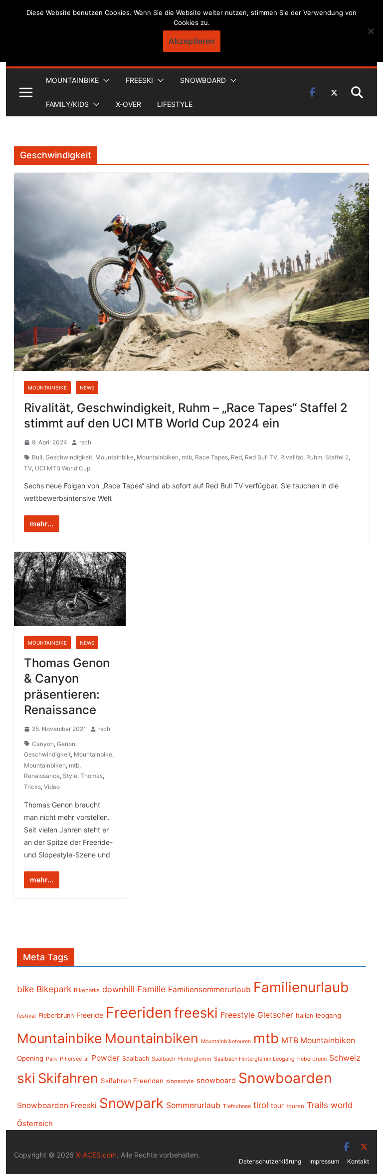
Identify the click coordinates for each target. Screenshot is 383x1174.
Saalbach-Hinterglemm (181, 1058)
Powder (105, 1058)
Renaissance (42, 776)
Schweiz (345, 1058)
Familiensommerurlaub (209, 989)
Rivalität (291, 457)
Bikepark (53, 989)
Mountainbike (72, 80)
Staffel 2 (337, 457)
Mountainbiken (158, 457)
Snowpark (131, 1103)
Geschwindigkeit (68, 457)
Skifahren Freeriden (132, 1081)
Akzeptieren (192, 41)
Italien (304, 1015)
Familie (151, 989)
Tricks (32, 786)
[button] (104, 80)
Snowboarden (285, 1078)
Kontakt (358, 1161)
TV (28, 468)
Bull (37, 457)
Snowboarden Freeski (57, 1105)
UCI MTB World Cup (62, 468)
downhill (118, 989)
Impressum (324, 1161)
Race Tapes (211, 457)
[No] (371, 31)
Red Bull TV (261, 457)
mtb (187, 457)
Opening (30, 1058)
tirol (260, 1105)
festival (26, 1015)
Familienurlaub (301, 987)
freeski (196, 1012)
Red (236, 457)
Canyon (43, 744)
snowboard (216, 1080)
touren (295, 1106)
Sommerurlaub (193, 1105)
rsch (85, 442)
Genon (66, 744)
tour (277, 1106)
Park (51, 1059)
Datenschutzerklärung (270, 1161)
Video (52, 786)
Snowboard (203, 80)
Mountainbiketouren (226, 1041)
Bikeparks (87, 990)
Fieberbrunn (56, 1015)
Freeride (89, 1015)
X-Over (128, 104)
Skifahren (68, 1078)
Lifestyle (174, 104)
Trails (317, 1105)
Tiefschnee (237, 1106)
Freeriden (139, 1012)
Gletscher (275, 1015)
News (87, 388)
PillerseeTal (74, 1058)
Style (70, 776)
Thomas (91, 776)
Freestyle (237, 1015)
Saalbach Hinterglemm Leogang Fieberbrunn (270, 1058)
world (342, 1105)
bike (25, 989)
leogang (328, 1015)
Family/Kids (67, 104)
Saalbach (135, 1058)
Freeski (139, 80)
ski (26, 1078)
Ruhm (314, 457)
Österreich (35, 1123)
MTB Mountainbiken (318, 1040)
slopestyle (180, 1081)
